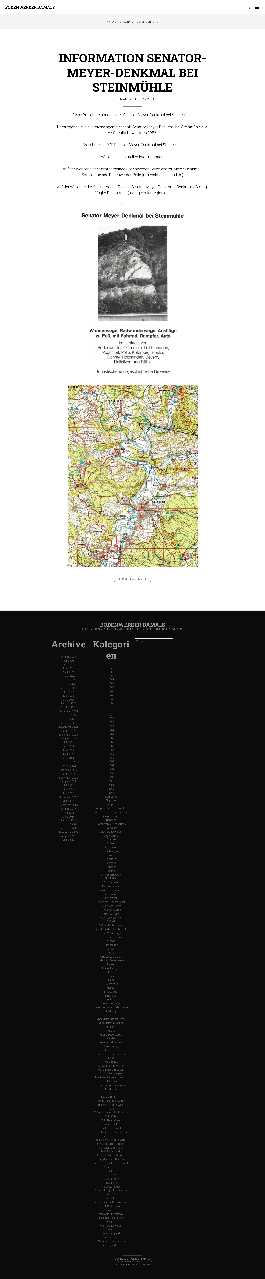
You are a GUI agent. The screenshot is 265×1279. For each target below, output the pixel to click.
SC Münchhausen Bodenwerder (111, 1112)
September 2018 (68, 797)
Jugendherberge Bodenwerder (111, 1007)
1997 (111, 777)
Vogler (111, 1210)
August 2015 (68, 836)
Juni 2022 (68, 789)
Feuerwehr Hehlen (111, 906)
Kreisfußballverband (111, 1042)
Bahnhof (111, 820)
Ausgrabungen (111, 816)
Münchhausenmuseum (111, 1069)
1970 (111, 707)
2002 (111, 788)
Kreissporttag (111, 1046)
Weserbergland (111, 1233)
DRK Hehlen (111, 878)
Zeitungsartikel (111, 1245)
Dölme (111, 870)
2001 (111, 785)
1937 (111, 668)
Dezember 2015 (69, 828)
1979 (111, 722)
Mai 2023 (68, 750)
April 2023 (68, 754)
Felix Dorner (143, 1264)
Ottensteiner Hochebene (111, 1085)
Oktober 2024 (68, 707)
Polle (111, 1093)
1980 (111, 726)
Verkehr (111, 1198)
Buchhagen (111, 851)
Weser (111, 1229)
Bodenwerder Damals (30, 7)
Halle (111, 952)
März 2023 (68, 758)
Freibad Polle (111, 913)
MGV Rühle (111, 1061)
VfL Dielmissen (111, 1206)
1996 (111, 773)
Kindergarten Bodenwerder (111, 1019)
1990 (111, 761)
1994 (111, 769)
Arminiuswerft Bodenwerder (111, 812)
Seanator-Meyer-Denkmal (111, 1155)
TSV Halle (111, 1182)
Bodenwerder (111, 835)
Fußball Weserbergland (111, 933)
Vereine (111, 1194)
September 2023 (68, 734)
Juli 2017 (68, 801)
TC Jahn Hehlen (111, 1178)
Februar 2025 (68, 703)
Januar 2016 (68, 824)
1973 (111, 710)
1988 (111, 753)
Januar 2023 (68, 766)
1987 (111, 749)
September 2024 (68, 711)
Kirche (111, 1030)
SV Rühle (111, 1175)
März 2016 (68, 816)
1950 (111, 671)
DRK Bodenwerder (111, 874)
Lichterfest (111, 1050)
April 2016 (68, 812)
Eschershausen (111, 886)
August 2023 (68, 738)
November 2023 (68, 727)
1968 (111, 699)
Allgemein (111, 800)
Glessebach (111, 945)
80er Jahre (111, 796)
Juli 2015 (68, 840)
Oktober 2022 (68, 773)
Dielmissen (111, 859)
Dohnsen (111, 867)
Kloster (111, 1038)
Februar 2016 (68, 820)
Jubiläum (111, 999)
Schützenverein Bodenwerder (111, 1139)
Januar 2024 (68, 719)
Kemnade (111, 1015)
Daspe (111, 855)
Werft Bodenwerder (111, 1225)
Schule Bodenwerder (111, 1128)
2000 (111, 781)
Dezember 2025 (69, 688)
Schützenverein (111, 1136)
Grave (111, 948)
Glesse (111, 941)
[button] (257, 7)
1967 (111, 695)
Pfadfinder (111, 1089)
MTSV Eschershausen (111, 1065)
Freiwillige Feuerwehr (111, 917)
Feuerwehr (111, 898)
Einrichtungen (111, 882)
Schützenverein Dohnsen (111, 1143)
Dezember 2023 (69, 723)
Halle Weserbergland (111, 956)
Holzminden (111, 984)
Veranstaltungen (111, 1186)
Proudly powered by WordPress (132, 1262)
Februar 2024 (68, 715)
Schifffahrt (111, 1116)
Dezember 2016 (69, 805)
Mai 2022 (68, 793)
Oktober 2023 (68, 730)
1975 (111, 718)
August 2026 (68, 656)
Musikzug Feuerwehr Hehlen (111, 1077)
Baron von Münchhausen (111, 824)
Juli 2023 (68, 742)
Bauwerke (111, 828)
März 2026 (68, 676)
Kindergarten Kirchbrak (111, 1022)
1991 (111, 765)
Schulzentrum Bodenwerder (111, 1132)
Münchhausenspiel (111, 1073)
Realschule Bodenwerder (111, 1097)
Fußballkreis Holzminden (111, 937)
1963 (111, 679)
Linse (111, 1058)
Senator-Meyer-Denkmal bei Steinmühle (148, 145)
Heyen (111, 976)
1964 (111, 683)
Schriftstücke (111, 1124)
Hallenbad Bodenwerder (111, 960)
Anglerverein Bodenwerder (111, 808)
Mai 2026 (68, 668)
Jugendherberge (111, 1003)
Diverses (111, 863)
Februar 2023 (68, 762)
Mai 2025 (68, 695)
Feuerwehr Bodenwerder (111, 902)
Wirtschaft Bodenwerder (111, 1241)
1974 (111, 714)
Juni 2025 (68, 691)
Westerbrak (111, 1237)
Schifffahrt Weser (111, 1120)
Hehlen (111, 964)
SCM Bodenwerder (111, 1151)
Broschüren (111, 847)
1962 (111, 675)
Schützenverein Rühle (111, 1147)
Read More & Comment (132, 578)
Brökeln (111, 843)
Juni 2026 (68, 664)
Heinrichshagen (111, 968)
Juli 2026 (68, 660)
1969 (111, 703)
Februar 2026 (68, 680)
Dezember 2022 (69, 769)
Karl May (111, 1011)
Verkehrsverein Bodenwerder (111, 1202)
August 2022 (68, 781)
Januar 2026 (68, 684)
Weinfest (111, 1221)
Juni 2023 (68, 746)
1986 (111, 746)
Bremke (111, 839)
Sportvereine (111, 1167)
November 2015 (68, 832)
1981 (111, 730)
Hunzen (111, 987)
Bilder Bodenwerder (111, 831)
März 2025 (68, 699)
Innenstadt (111, 995)
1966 (111, 691)
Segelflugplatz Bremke (111, 1159)
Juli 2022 (68, 785)
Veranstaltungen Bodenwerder (111, 1190)
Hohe (111, 980)
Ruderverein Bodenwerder (111, 1104)
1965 (111, 687)
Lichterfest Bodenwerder (111, 1054)
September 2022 (68, 777)
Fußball (111, 921)
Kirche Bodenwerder (111, 1034)
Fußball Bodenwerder (111, 925)
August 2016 (68, 808)
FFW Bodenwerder (111, 909)
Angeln (111, 804)
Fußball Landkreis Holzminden (111, 929)
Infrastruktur (111, 991)
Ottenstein (111, 1081)
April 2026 (68, 672)
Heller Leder (111, 972)
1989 (111, 757)
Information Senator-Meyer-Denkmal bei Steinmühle (132, 72)
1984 (111, 738)
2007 (111, 792)
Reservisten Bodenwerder (111, 1100)
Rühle (111, 1108)
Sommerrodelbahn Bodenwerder (111, 1163)
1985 (111, 742)
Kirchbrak (111, 1026)
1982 (111, 734)
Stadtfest (111, 1171)
